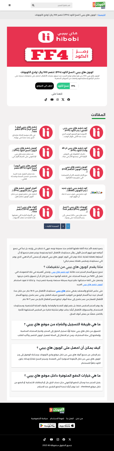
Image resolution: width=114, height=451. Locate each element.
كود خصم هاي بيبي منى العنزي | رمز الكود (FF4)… (75, 129)
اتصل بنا (70, 418)
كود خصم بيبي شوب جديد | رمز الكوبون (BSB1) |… (74, 189)
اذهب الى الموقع (44, 86)
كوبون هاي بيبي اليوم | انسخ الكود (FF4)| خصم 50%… (25, 168)
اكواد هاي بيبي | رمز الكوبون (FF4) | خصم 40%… (27, 209)
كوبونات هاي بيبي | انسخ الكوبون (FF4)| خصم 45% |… (75, 209)
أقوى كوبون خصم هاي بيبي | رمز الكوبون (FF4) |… (24, 189)
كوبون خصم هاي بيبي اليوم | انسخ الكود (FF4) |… (24, 149)
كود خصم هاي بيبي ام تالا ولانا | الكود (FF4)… (74, 149)
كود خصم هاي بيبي (60, 272)
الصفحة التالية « (52, 226)
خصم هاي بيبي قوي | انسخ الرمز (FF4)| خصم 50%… (26, 129)
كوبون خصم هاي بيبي (93, 284)
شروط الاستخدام (57, 418)
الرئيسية (101, 15)
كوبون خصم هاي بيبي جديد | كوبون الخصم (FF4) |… (74, 169)
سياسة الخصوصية (39, 418)
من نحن (79, 418)
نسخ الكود (63, 86)
